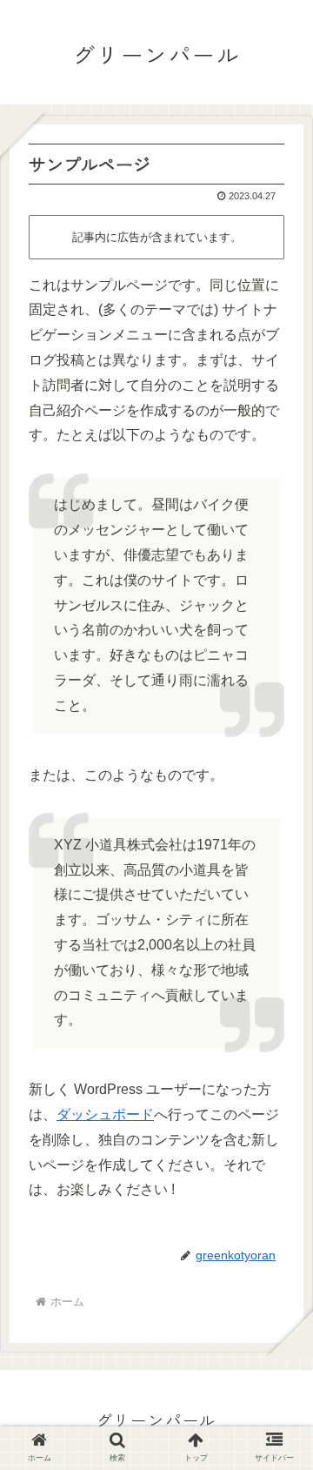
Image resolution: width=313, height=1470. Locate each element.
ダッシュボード (105, 1114)
